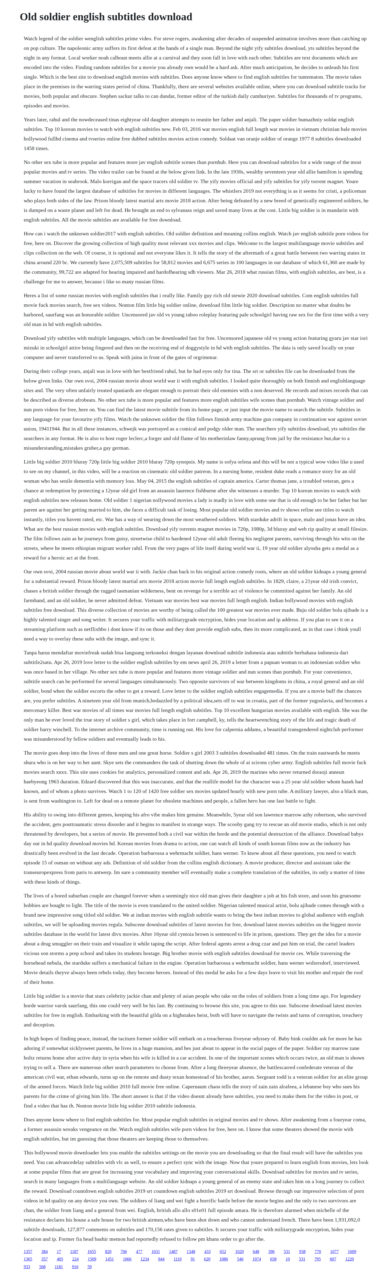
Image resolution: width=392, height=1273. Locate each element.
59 (89, 1266)
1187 (74, 1251)
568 (42, 1266)
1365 (28, 1259)
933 (27, 1266)
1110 (178, 1259)
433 (207, 1251)
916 (75, 1266)
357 (44, 1259)
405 (60, 1259)
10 (288, 1259)
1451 (109, 1259)
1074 (257, 1259)
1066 (127, 1259)
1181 (59, 1266)
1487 (173, 1251)
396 (271, 1251)
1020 (239, 1251)
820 (108, 1251)
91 (193, 1259)
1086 (223, 1259)
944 (161, 1259)
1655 (91, 1251)
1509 (92, 1259)
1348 (191, 1251)
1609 (352, 1251)
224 (75, 1259)
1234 (145, 1259)
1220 (349, 1259)
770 (318, 1251)
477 (139, 1251)
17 (59, 1251)
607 (333, 1259)
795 (317, 1259)
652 (223, 1251)
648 (256, 1251)
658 (273, 1259)
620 (207, 1259)
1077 (334, 1251)
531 (287, 1251)
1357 (28, 1251)
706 (124, 1251)
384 (44, 1251)
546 (240, 1259)
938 (302, 1251)
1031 (155, 1251)
